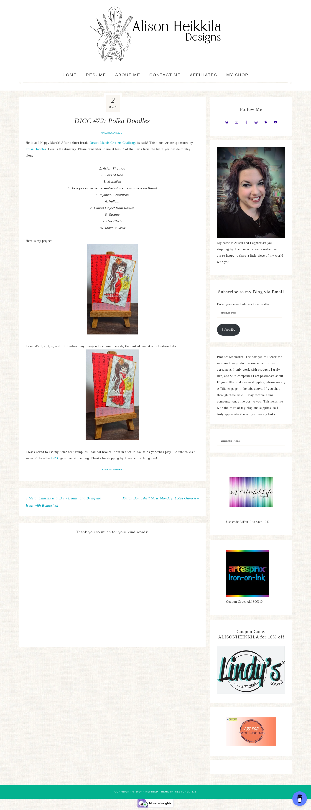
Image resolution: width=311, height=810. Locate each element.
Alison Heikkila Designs (155, 34)
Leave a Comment (112, 469)
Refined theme (157, 792)
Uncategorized (111, 133)
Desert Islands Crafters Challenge (113, 142)
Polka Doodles (36, 149)
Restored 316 (185, 792)
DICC (55, 458)
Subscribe (228, 329)
